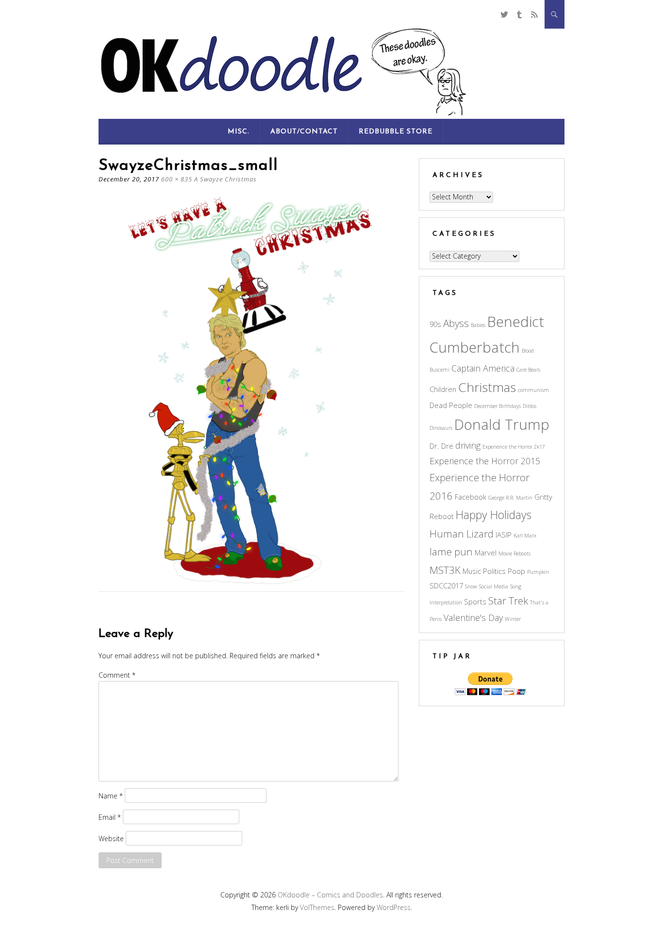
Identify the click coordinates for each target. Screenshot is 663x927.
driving (468, 445)
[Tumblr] (519, 14)
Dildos (529, 406)
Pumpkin (538, 572)
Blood (528, 350)
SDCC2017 (446, 585)
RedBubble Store (395, 131)
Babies (478, 325)
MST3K (445, 570)
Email (110, 817)
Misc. (238, 131)
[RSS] (535, 14)
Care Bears (528, 369)
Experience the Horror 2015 (485, 461)
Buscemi (439, 369)
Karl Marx (525, 535)
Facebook (470, 497)
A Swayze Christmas (225, 179)
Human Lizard (462, 533)
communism (533, 390)
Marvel (486, 552)
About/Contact (304, 131)
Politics (494, 571)
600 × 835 (176, 179)
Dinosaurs (441, 427)
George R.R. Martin (510, 497)
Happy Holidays (493, 514)
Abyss (456, 323)
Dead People (451, 405)
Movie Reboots (514, 553)
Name (111, 795)
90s (435, 324)
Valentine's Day (473, 617)
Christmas (487, 387)
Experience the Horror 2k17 (513, 446)
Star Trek (508, 600)
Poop (516, 571)
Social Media (493, 586)
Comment (117, 675)
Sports (475, 601)
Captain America (482, 368)
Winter (513, 619)
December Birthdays (497, 406)
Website (111, 838)
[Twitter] (504, 14)
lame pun (451, 551)
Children (443, 389)
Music (472, 571)
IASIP (504, 534)
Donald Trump (501, 424)
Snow (471, 586)
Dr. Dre (441, 446)
